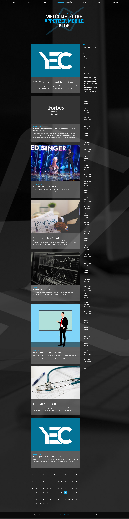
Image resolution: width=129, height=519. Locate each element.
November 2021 (87, 231)
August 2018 (86, 320)
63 (72, 488)
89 (72, 496)
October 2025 (87, 124)
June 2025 (86, 133)
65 (32, 492)
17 (47, 477)
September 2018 (87, 318)
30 (47, 481)
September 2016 (87, 361)
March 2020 (86, 277)
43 (47, 485)
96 (50, 499)
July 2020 (86, 267)
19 (54, 477)
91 (32, 499)
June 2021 (86, 242)
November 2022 (87, 204)
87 (65, 496)
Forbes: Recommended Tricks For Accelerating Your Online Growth (54, 130)
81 (43, 496)
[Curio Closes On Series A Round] (55, 216)
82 (47, 496)
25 (76, 477)
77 (76, 492)
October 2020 (87, 261)
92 (36, 499)
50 (72, 485)
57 (50, 488)
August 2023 (86, 183)
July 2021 (86, 240)
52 (32, 488)
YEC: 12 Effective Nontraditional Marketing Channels (54, 82)
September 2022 (87, 208)
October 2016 (87, 359)
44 (50, 485)
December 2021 (87, 229)
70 (50, 492)
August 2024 (86, 156)
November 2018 (87, 313)
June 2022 (86, 215)
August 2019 (86, 293)
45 (54, 485)
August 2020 (86, 265)
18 (50, 477)
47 (61, 485)
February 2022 (87, 224)
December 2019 (87, 283)
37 (72, 481)
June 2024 (86, 160)
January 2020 (86, 281)
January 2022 (86, 226)
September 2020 (87, 263)
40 (36, 485)
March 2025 (86, 140)
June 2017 (86, 341)
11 (72, 474)
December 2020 (87, 256)
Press (37, 80)
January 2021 (86, 254)
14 (36, 477)
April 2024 (86, 165)
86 (61, 496)
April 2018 (86, 329)
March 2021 (86, 249)
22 (65, 477)
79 (36, 496)
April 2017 (86, 345)
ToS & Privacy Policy (64, 514)
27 (36, 481)
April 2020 (86, 274)
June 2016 (86, 366)
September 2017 (87, 336)
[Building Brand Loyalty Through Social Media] (55, 434)
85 (58, 496)
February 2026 (87, 114)
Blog (34, 80)
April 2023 (86, 192)
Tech (41, 80)
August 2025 (86, 128)
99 (61, 499)
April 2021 (86, 247)
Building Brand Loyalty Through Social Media (50, 456)
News (34, 184)
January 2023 (86, 199)
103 (76, 499)
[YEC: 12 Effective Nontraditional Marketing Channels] (55, 60)
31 (50, 481)
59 (58, 488)
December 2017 (87, 334)
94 (43, 499)
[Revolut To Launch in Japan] (55, 268)
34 (61, 481)
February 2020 (87, 279)
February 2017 (87, 350)
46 (58, 485)
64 (76, 488)
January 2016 (86, 368)
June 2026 (86, 105)
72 (58, 492)
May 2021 (86, 245)
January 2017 (86, 352)
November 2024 (87, 149)
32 (54, 481)
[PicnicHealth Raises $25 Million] (55, 382)
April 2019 (86, 302)
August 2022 (86, 210)
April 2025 (86, 137)
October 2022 (87, 206)
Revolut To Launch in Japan (44, 290)
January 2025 (86, 144)
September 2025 (87, 126)
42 (43, 485)
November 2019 (87, 286)
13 (32, 477)
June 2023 (86, 188)
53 (36, 488)
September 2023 (87, 181)
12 (76, 474)
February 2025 (87, 142)
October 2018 (87, 315)
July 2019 (86, 295)
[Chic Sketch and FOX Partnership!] (55, 162)
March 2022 (86, 222)
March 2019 (86, 304)
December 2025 (87, 119)
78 (32, 496)
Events (85, 58)
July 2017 (86, 338)
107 (43, 503)
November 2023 (87, 176)
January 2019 (86, 309)
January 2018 (86, 331)
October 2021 (87, 233)
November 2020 (87, 258)
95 (47, 499)
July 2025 (86, 130)
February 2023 (87, 197)
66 (36, 492)
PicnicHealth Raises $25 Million (45, 404)
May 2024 (86, 162)
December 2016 (87, 354)
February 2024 (87, 169)
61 (65, 488)
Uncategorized (87, 67)
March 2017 (86, 347)
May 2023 (86, 190)
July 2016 (86, 363)
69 (47, 492)
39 (32, 485)
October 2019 (87, 288)
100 (65, 499)
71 (54, 492)
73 (61, 492)
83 (50, 496)
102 (72, 499)
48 (65, 485)
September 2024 (87, 153)
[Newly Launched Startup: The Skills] (55, 325)
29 (43, 481)
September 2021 (87, 236)
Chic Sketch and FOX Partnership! (46, 186)
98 (58, 499)
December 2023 (87, 174)
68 (43, 492)
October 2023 (87, 178)
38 (76, 481)
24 (72, 477)
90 (76, 496)
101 (69, 499)
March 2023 (86, 194)
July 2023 (86, 185)
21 (61, 477)
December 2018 (87, 311)
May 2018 (86, 327)
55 (43, 488)
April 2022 (86, 220)
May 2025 (86, 135)
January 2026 (86, 117)
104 (32, 503)
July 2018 (86, 322)
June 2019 (86, 297)
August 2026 (86, 101)
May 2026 (86, 108)
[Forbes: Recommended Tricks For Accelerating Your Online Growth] (55, 109)
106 (40, 503)
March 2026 (86, 112)
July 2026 (86, 103)
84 (54, 496)
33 (58, 481)
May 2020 (86, 272)
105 (36, 503)
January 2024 (86, 172)
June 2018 (86, 325)
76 (72, 492)
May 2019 (86, 299)
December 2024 (87, 146)
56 (47, 488)
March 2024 (86, 167)
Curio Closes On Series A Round (46, 238)
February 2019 (87, 306)
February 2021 (87, 251)
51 (76, 485)
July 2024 (86, 158)
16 (43, 477)
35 (65, 481)
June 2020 (86, 270)
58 (54, 488)
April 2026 (86, 110)
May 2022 (86, 217)
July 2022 (86, 213)
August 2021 (86, 238)
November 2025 (87, 121)
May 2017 (86, 343)
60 (61, 488)
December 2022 (87, 201)
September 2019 (87, 290)
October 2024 (87, 151)
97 (54, 499)
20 (58, 477)
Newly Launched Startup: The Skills (47, 352)
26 (32, 481)
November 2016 (87, 357)
